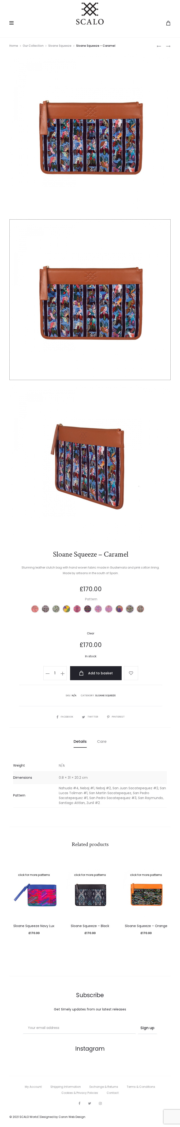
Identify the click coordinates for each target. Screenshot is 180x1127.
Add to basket (100, 673)
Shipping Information (65, 1087)
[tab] (80, 741)
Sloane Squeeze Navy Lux (33, 926)
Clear (90, 633)
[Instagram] (100, 1103)
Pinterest (118, 716)
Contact (113, 1093)
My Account (33, 1087)
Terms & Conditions (141, 1087)
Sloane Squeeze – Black (90, 926)
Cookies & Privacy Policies (79, 1093)
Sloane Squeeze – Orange (146, 926)
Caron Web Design (72, 1117)
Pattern (91, 599)
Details (80, 741)
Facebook (67, 716)
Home (13, 46)
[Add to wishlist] (131, 673)
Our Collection (33, 46)
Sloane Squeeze (59, 46)
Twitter (93, 716)
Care (101, 741)
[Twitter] (89, 1103)
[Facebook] (79, 1103)
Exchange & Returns (104, 1087)
